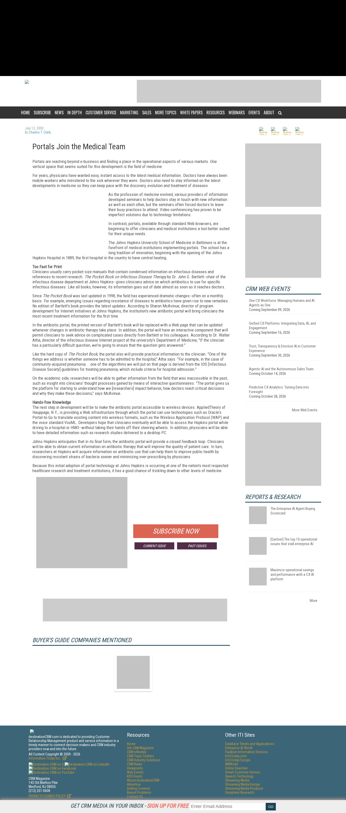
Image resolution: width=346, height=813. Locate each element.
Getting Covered (138, 788)
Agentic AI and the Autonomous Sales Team (281, 369)
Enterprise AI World (239, 748)
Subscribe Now (176, 531)
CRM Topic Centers (140, 756)
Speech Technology (239, 776)
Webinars (236, 112)
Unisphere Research (239, 792)
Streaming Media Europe (242, 784)
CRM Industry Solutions (143, 760)
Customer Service (101, 112)
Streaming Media (237, 780)
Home (25, 112)
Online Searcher (236, 768)
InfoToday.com (236, 756)
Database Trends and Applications (249, 744)
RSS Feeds (134, 776)
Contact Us (135, 796)
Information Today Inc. (45, 758)
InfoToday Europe (238, 760)
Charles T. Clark (40, 132)
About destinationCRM (143, 780)
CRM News (134, 764)
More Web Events (304, 410)
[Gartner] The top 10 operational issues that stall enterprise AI (294, 541)
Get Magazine (140, 748)
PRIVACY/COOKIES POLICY (47, 796)
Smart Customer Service (242, 772)
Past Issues (197, 546)
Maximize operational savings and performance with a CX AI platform (292, 574)
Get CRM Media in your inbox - (129, 806)
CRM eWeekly (136, 752)
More (313, 600)
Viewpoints (135, 768)
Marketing (129, 112)
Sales (146, 112)
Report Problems (139, 792)
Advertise (134, 784)
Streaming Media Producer (244, 788)
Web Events (135, 772)
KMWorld (231, 764)
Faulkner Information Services (246, 752)
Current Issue (154, 546)
